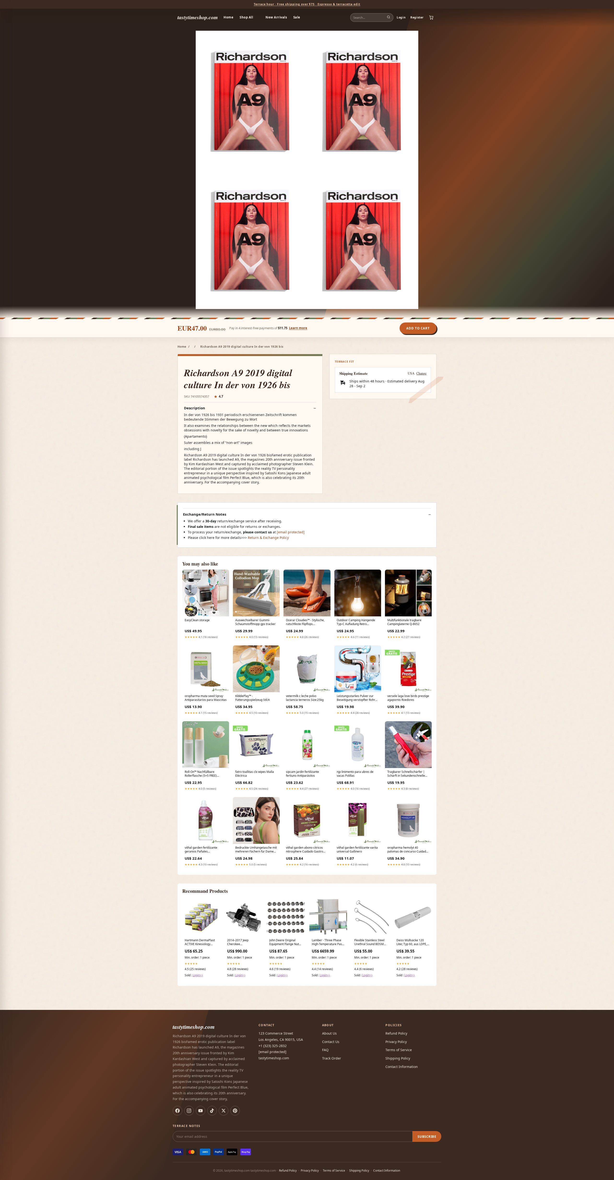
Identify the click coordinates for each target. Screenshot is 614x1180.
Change (421, 373)
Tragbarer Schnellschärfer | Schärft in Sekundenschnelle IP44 (406, 774)
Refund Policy (396, 1033)
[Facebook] (177, 1110)
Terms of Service (398, 1050)
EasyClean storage (197, 620)
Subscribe (427, 1136)
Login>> (198, 975)
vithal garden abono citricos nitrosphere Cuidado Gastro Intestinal (304, 850)
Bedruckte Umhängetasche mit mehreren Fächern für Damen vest (256, 850)
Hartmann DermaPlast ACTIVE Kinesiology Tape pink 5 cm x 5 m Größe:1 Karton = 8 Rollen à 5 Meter (200, 942)
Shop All (246, 17)
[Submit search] (388, 17)
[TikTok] (212, 1110)
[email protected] (291, 532)
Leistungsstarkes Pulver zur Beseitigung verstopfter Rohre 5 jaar (357, 698)
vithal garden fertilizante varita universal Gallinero (357, 849)
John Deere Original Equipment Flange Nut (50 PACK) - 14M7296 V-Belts (285, 942)
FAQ (325, 1050)
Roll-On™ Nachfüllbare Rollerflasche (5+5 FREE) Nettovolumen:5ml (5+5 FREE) (204, 774)
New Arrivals (276, 17)
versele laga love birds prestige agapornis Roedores (408, 698)
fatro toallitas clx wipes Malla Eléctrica (254, 774)
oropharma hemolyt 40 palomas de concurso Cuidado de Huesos (407, 850)
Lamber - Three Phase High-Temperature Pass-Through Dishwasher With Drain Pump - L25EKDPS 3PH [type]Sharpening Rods (328, 942)
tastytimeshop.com (197, 17)
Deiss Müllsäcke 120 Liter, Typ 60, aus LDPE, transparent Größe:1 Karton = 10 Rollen (411, 942)
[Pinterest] (235, 1110)
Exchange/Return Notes (204, 514)
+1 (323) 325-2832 (273, 1045)
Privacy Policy (396, 1041)
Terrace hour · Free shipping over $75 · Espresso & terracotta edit (307, 4)
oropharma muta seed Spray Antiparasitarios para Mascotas (206, 698)
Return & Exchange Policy (268, 537)
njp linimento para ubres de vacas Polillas (355, 774)
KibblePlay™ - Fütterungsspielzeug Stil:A (252, 698)
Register (417, 17)
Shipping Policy (397, 1058)
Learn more (298, 328)
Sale (296, 17)
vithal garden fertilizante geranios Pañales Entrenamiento (201, 850)
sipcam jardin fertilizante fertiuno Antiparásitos (302, 774)
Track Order (331, 1058)
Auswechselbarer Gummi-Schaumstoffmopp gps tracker (255, 622)
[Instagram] (189, 1110)
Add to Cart (418, 328)
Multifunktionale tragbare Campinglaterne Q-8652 (404, 622)
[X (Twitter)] (223, 1110)
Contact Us (330, 1041)
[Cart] (431, 17)
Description (194, 408)
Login (401, 17)
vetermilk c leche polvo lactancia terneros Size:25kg (305, 698)
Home (228, 17)
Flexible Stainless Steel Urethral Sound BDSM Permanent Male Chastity (369, 942)
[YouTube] (200, 1110)
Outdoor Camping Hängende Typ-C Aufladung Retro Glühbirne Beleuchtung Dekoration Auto (356, 622)
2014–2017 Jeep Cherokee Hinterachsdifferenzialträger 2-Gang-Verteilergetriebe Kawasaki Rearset (243, 942)
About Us (329, 1033)
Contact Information (401, 1066)
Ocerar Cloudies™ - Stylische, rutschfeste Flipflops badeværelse (305, 622)
